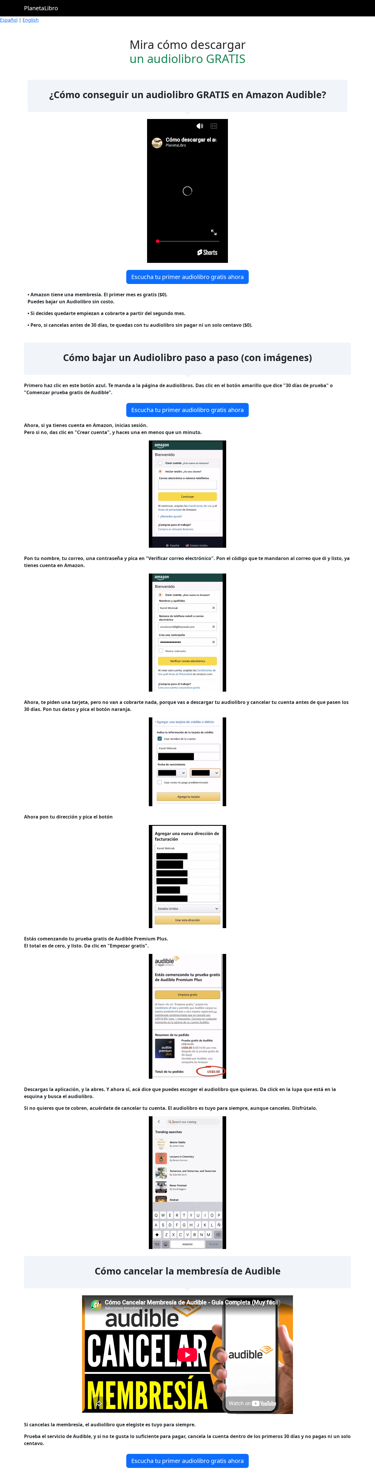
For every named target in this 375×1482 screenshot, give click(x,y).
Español (9, 20)
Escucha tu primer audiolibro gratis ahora (187, 277)
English (31, 20)
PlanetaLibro (41, 8)
